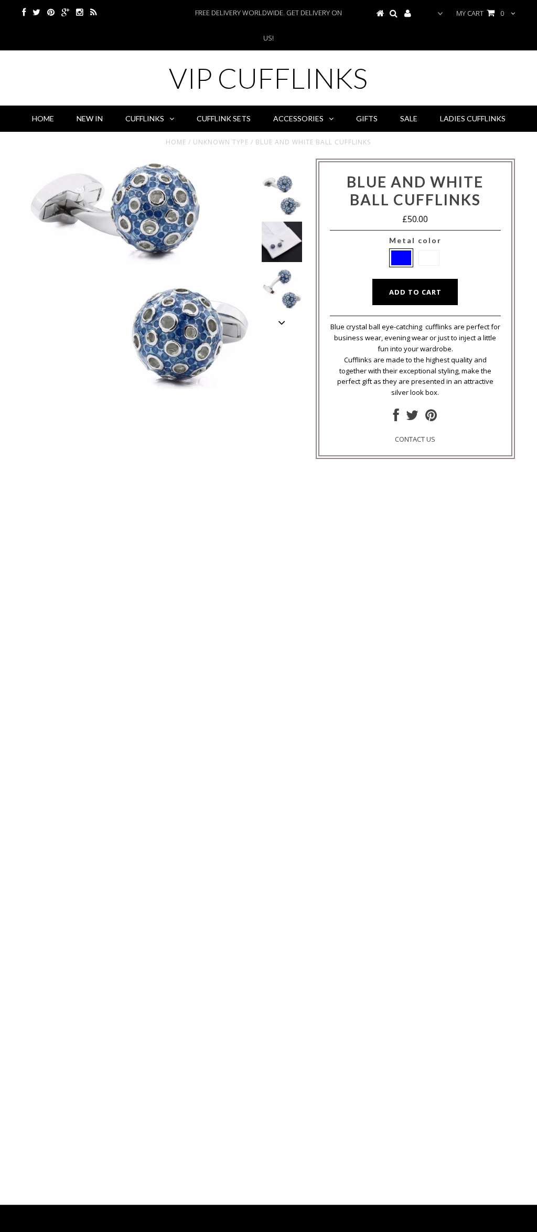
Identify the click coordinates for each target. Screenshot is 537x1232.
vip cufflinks (268, 78)
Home (43, 118)
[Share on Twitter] (412, 417)
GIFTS (367, 118)
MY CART (480, 13)
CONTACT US (415, 439)
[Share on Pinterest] (431, 417)
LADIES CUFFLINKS (473, 118)
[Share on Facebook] (396, 417)
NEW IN (90, 118)
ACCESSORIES (298, 118)
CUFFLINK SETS (224, 118)
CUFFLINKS (144, 118)
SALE (408, 118)
